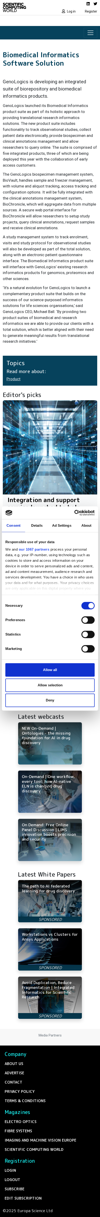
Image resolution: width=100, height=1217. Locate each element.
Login (10, 1170)
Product (13, 379)
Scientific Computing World (34, 1149)
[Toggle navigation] (90, 33)
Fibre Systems (18, 1130)
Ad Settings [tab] (61, 525)
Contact (13, 1082)
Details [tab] (37, 525)
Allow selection (50, 685)
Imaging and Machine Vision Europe (40, 1140)
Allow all (50, 670)
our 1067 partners (34, 549)
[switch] (88, 620)
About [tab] (86, 525)
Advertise (14, 1072)
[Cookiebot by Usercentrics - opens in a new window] (74, 513)
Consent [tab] (13, 525)
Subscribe (14, 1188)
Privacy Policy (20, 1091)
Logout (12, 1179)
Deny (50, 700)
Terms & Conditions (25, 1100)
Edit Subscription (23, 1198)
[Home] (25, 7)
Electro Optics (21, 1121)
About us (14, 1063)
